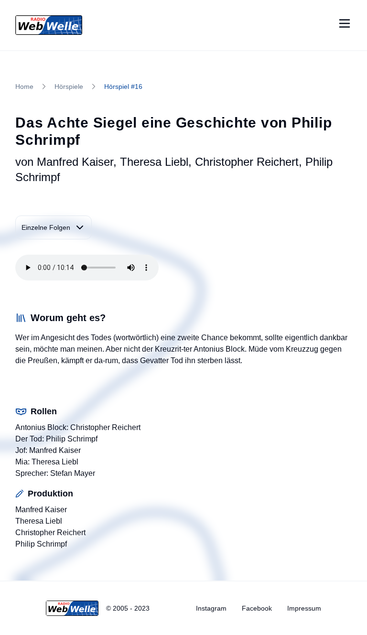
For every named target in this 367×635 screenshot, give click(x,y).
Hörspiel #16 (123, 86)
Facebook (257, 608)
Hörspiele (68, 86)
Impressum (304, 608)
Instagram (211, 608)
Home (24, 86)
